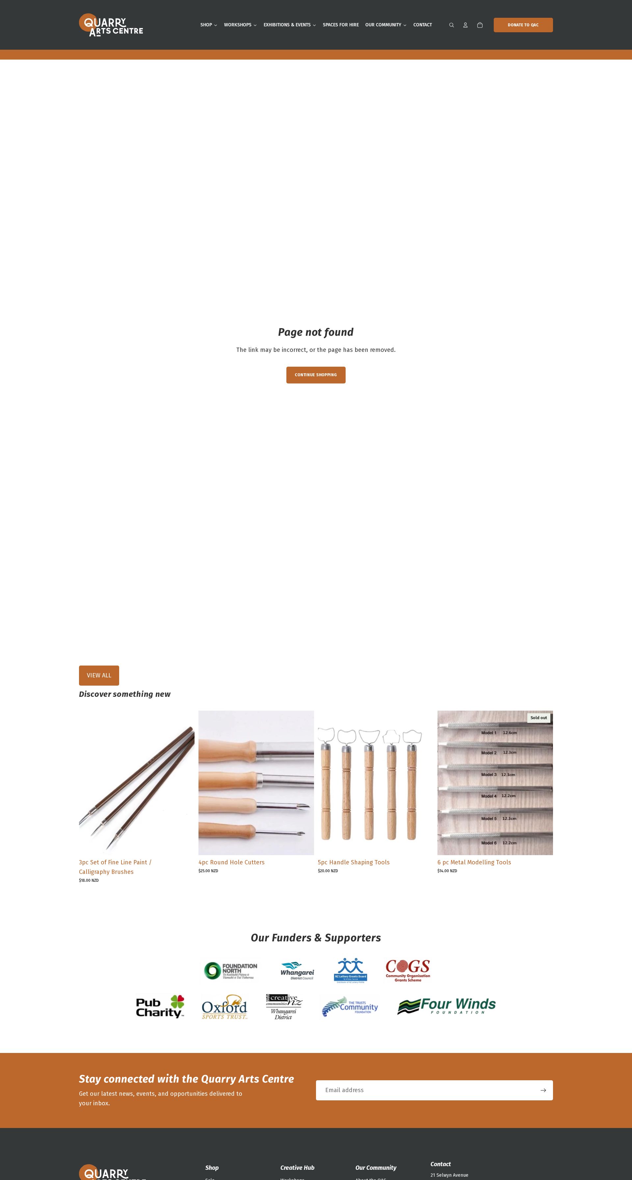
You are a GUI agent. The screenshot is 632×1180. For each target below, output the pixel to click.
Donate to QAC (523, 25)
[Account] (465, 25)
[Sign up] (543, 1090)
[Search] (451, 25)
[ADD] (184, 845)
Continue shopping (316, 375)
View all (99, 675)
